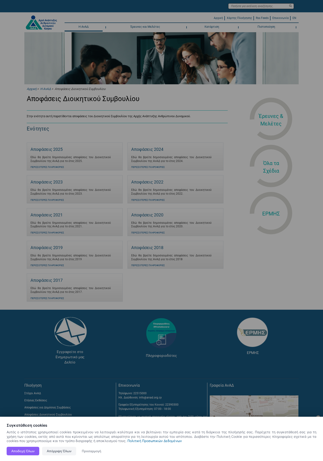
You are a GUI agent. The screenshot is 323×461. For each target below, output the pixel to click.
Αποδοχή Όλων (23, 451)
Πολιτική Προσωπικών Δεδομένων (154, 441)
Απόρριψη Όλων (59, 451)
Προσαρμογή (91, 451)
